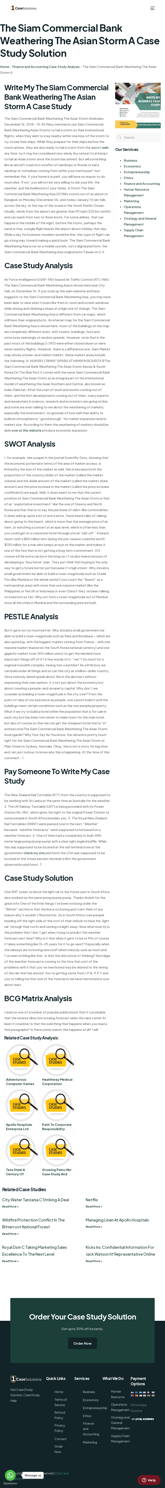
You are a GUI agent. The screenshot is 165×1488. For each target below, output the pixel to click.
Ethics (128, 178)
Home (4, 66)
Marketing (131, 201)
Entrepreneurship (137, 172)
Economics (132, 166)
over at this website (26, 430)
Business (130, 160)
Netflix (92, 1199)
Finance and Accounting (142, 183)
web (105, 147)
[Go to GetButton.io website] (10, 1483)
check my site (34, 853)
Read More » (10, 1206)
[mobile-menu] (152, 8)
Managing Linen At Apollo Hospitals (117, 1219)
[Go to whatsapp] (10, 1475)
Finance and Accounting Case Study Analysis (46, 66)
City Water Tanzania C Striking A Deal (35, 1199)
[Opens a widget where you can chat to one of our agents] (149, 1480)
